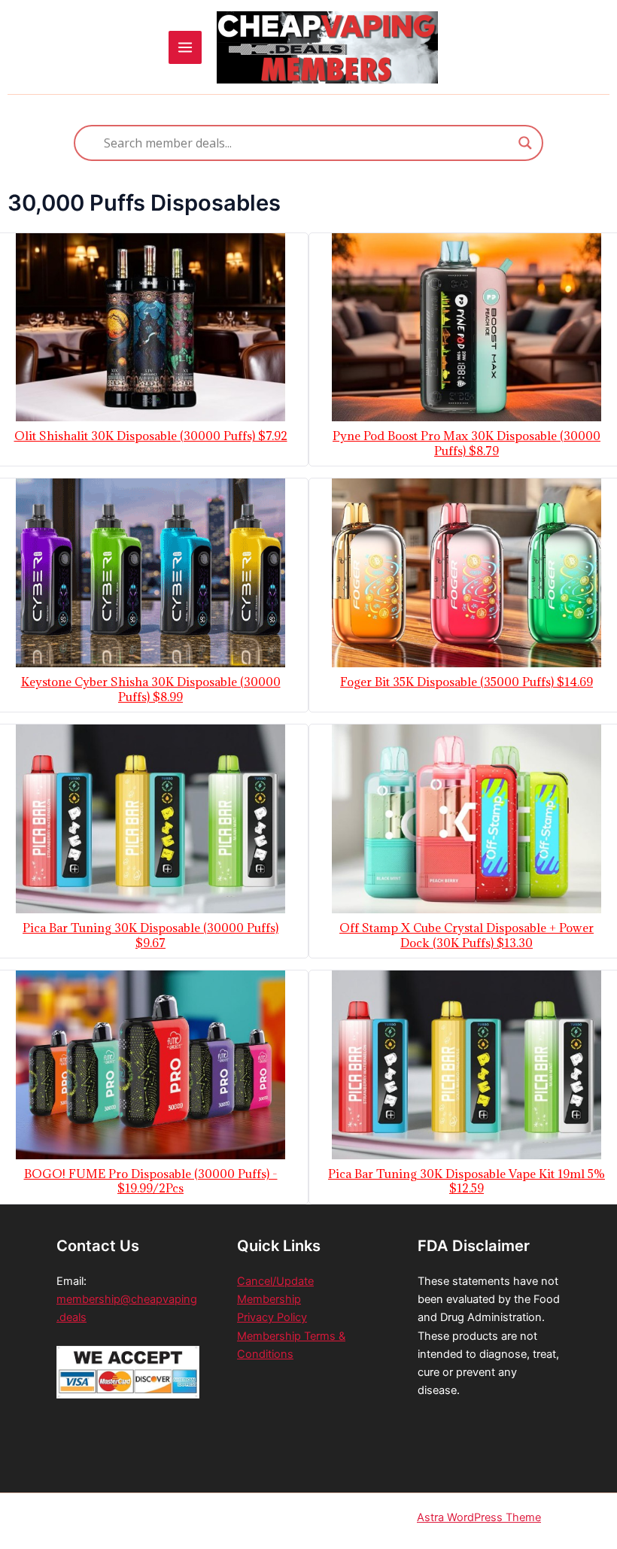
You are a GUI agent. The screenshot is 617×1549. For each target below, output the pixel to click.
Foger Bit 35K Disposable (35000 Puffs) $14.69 (466, 682)
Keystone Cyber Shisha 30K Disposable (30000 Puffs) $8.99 (151, 689)
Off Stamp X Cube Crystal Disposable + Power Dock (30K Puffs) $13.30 (466, 935)
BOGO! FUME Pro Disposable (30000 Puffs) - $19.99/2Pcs (151, 1181)
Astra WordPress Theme (479, 1517)
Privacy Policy (272, 1317)
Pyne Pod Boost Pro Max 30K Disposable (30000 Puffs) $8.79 (466, 443)
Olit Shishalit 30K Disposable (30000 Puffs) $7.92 (150, 436)
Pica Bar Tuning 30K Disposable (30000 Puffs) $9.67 (150, 935)
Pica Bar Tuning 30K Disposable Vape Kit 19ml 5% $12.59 (466, 1181)
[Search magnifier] (525, 142)
